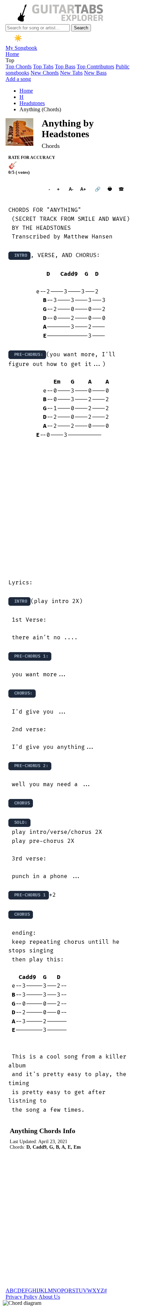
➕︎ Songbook (25, 189)
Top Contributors (95, 66)
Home (12, 54)
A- (71, 189)
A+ (83, 189)
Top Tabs (43, 66)
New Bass (95, 73)
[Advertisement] (71, 509)
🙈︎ (121, 189)
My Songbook (21, 48)
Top (10, 60)
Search (81, 27)
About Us (49, 1297)
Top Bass (65, 66)
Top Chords (19, 66)
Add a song (18, 79)
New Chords (45, 73)
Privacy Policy (21, 1297)
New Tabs (71, 73)
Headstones (32, 103)
